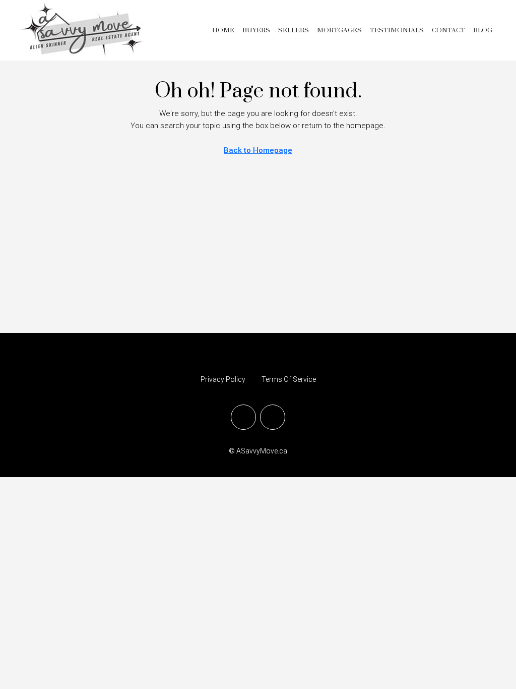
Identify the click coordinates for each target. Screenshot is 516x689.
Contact (448, 30)
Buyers (256, 30)
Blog (482, 30)
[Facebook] (243, 417)
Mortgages (339, 30)
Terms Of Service (289, 379)
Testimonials (397, 30)
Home (223, 30)
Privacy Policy (223, 379)
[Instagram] (272, 417)
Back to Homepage (258, 150)
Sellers (293, 30)
